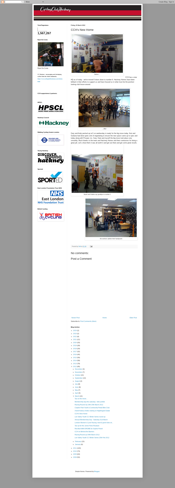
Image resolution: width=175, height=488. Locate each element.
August (77, 381)
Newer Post (75, 318)
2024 (75, 330)
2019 (75, 345)
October (78, 375)
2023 (75, 334)
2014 (75, 360)
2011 (75, 448)
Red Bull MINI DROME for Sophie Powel (89, 429)
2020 (75, 342)
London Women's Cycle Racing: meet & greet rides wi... (94, 423)
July (76, 384)
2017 (75, 351)
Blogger (97, 471)
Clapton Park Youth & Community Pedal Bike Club (92, 408)
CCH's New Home (81, 414)
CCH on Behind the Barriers (84, 432)
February (78, 441)
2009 (75, 454)
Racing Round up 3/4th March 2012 (87, 435)
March (77, 396)
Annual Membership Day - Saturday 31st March (91, 420)
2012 (75, 366)
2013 (75, 363)
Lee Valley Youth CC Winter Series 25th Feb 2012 (92, 438)
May (76, 390)
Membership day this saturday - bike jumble (90, 402)
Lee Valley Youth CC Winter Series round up (90, 417)
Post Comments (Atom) (88, 321)
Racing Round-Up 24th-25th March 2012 (89, 405)
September (79, 378)
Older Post (133, 318)
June (77, 387)
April (77, 393)
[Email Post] (91, 246)
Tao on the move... (81, 399)
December (79, 369)
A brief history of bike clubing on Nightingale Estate (92, 411)
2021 (75, 339)
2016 (75, 354)
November (79, 372)
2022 (75, 336)
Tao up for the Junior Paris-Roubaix (87, 426)
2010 (75, 451)
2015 (75, 357)
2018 (75, 349)
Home (104, 318)
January (78, 444)
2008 (75, 457)
